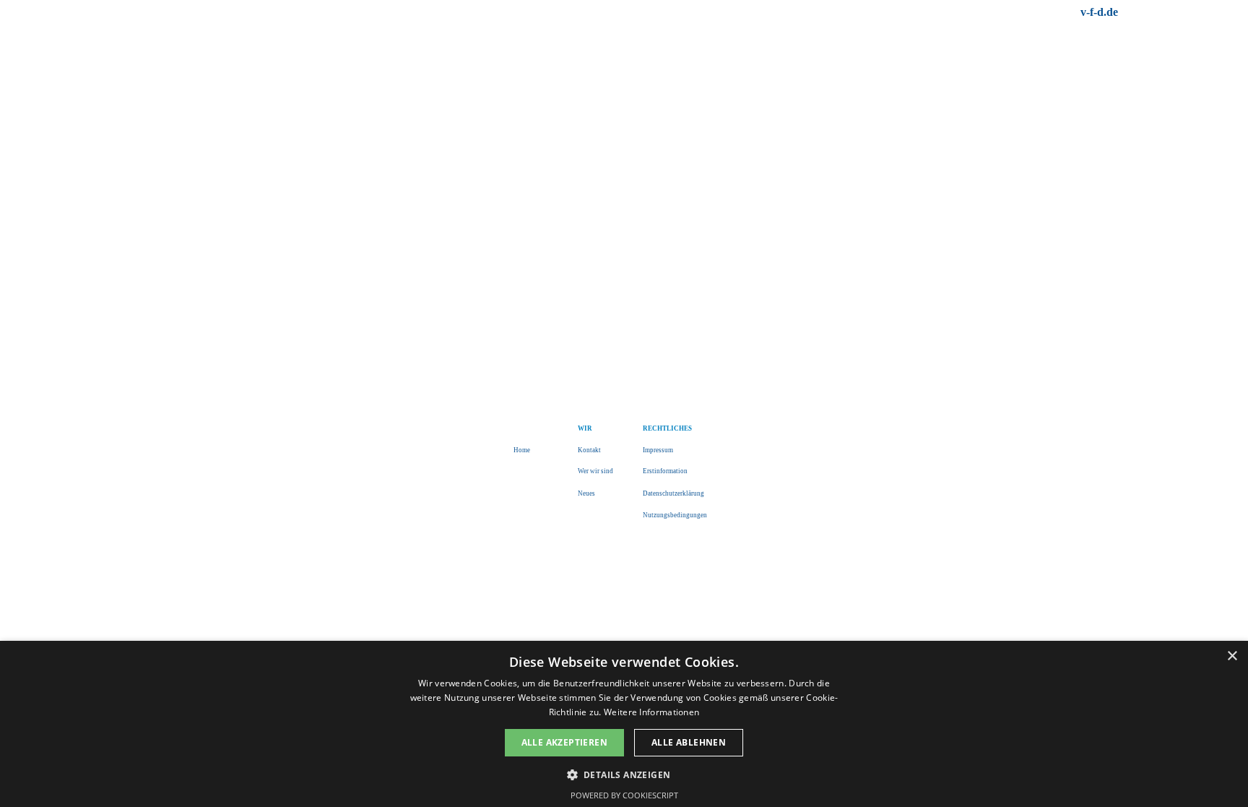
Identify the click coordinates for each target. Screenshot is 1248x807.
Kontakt (589, 450)
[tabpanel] (998, 12)
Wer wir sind (595, 471)
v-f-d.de (1099, 12)
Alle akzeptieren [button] (564, 742)
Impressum (658, 450)
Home (522, 450)
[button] (624, 773)
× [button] (1231, 656)
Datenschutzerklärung (673, 493)
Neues (586, 493)
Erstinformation (665, 471)
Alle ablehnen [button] (688, 742)
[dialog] (624, 724)
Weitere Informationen (651, 712)
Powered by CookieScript (624, 795)
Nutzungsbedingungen (675, 515)
